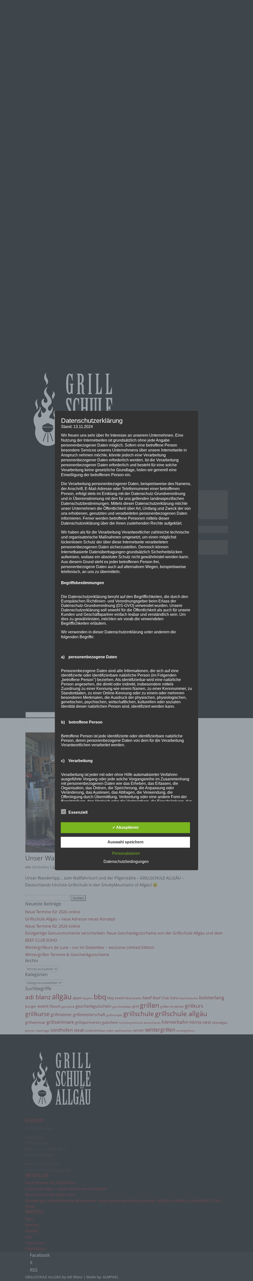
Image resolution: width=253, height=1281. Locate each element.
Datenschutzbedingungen (126, 862)
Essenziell (77, 813)
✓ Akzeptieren (125, 828)
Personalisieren (126, 854)
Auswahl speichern (125, 842)
